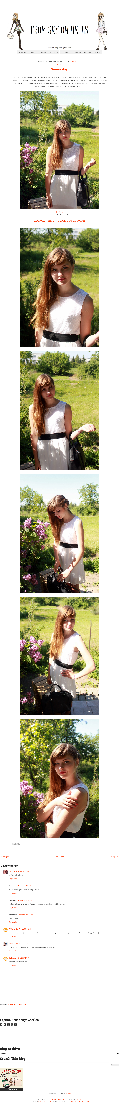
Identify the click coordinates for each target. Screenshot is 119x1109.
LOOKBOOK (88, 52)
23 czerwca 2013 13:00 (25, 914)
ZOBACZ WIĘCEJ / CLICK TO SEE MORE (59, 220)
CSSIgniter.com (44, 1101)
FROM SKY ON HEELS (57, 1099)
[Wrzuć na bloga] (15, 844)
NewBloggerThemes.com (79, 1101)
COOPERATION (76, 52)
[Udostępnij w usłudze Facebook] (19, 844)
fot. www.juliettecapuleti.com (59, 212)
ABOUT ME (33, 52)
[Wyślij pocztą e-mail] (13, 844)
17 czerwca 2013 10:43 (25, 900)
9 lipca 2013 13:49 (23, 958)
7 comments (75, 62)
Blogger (68, 1093)
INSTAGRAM (54, 52)
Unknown (12, 958)
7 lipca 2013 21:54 (22, 943)
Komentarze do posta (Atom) (18, 1004)
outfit (59, 64)
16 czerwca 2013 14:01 (23, 871)
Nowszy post (5, 856)
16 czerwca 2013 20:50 (25, 886)
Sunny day (59, 69)
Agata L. (12, 943)
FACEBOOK (43, 52)
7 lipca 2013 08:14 (25, 929)
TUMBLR (98, 52)
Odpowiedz (13, 879)
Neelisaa (12, 871)
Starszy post (114, 856)
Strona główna (59, 856)
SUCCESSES (64, 52)
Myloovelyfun (14, 929)
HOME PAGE (22, 52)
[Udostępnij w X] (17, 844)
